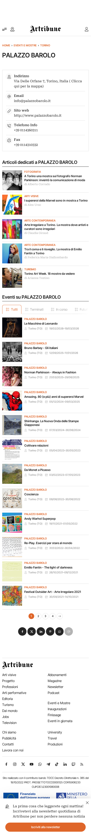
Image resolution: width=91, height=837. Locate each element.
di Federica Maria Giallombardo (46, 257)
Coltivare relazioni (36, 445)
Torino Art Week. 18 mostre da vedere (49, 273)
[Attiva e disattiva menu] (4, 29)
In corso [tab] (61, 309)
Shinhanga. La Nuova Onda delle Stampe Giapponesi (51, 423)
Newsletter (55, 687)
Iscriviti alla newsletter (45, 827)
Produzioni (55, 744)
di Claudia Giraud (36, 233)
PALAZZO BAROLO (35, 319)
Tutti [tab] (14, 309)
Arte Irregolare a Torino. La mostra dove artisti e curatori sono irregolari (56, 227)
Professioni (10, 687)
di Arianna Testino (36, 278)
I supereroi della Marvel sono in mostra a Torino (56, 200)
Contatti (8, 744)
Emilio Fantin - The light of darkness (48, 567)
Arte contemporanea (39, 220)
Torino (45, 45)
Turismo (30, 269)
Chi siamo (9, 732)
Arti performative (14, 693)
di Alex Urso (32, 205)
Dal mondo (9, 711)
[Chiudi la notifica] (87, 802)
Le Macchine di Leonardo (41, 323)
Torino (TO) (35, 328)
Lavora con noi (12, 750)
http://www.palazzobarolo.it (37, 116)
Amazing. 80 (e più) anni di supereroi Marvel (53, 396)
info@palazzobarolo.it (32, 101)
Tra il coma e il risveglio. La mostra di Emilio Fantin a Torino (53, 251)
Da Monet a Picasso (37, 470)
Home (6, 45)
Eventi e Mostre (25, 45)
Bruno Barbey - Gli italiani (41, 348)
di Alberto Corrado (37, 184)
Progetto (8, 681)
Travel (52, 738)
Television (9, 723)
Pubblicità (9, 738)
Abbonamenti (57, 675)
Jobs (5, 717)
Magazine (55, 681)
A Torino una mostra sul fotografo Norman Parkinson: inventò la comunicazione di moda (54, 178)
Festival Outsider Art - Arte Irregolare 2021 (52, 592)
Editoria (7, 699)
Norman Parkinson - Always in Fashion (50, 372)
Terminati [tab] (37, 309)
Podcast (53, 693)
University (55, 732)
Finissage (54, 715)
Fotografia (32, 171)
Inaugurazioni (57, 709)
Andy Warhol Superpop (40, 518)
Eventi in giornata (60, 721)
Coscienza (31, 494)
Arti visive (31, 196)
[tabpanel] (45, 466)
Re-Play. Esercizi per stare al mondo (48, 543)
